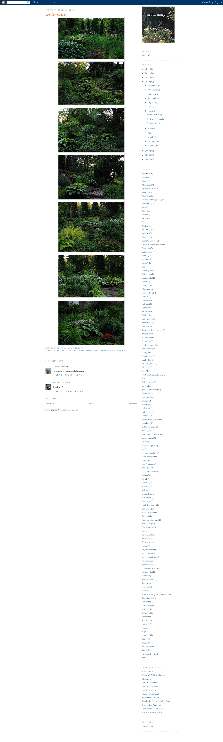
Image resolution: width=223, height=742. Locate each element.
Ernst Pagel (147, 348)
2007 (147, 159)
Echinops (146, 341)
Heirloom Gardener (150, 686)
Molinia (111, 350)
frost (144, 370)
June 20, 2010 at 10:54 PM (68, 391)
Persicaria (146, 542)
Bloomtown (147, 678)
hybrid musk (147, 437)
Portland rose (147, 564)
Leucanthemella (149, 471)
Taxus (144, 638)
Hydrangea (146, 441)
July (150, 106)
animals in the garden (151, 199)
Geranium (146, 393)
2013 (147, 68)
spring (144, 624)
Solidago (146, 612)
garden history (148, 385)
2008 (147, 154)
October (151, 93)
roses (144, 590)
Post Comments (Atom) (67, 409)
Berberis (145, 236)
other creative (148, 512)
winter (144, 657)
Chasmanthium (148, 288)
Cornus (145, 296)
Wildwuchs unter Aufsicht (153, 712)
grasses (145, 400)
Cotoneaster (147, 307)
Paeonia (145, 516)
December (152, 85)
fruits (144, 378)
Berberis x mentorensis (152, 244)
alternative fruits (149, 188)
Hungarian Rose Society (152, 434)
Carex (57, 350)
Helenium (146, 408)
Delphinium (147, 326)
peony (144, 530)
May (150, 128)
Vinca (144, 650)
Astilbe (145, 225)
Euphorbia (146, 359)
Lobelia (145, 482)
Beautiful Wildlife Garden (153, 675)
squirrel (145, 627)
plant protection (149, 556)
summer (121, 350)
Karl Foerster (147, 464)
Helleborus (146, 411)
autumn (145, 229)
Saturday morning (155, 123)
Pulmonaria (147, 571)
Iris (143, 449)
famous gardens (148, 363)
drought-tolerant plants (152, 330)
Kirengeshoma (148, 467)
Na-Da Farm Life (149, 689)
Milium (145, 490)
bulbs (144, 262)
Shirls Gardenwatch (150, 697)
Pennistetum (147, 527)
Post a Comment (52, 398)
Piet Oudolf (147, 553)
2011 (147, 77)
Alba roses (146, 184)
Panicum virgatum (150, 519)
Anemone (146, 192)
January (151, 145)
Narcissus (146, 501)
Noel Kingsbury (149, 504)
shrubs (144, 609)
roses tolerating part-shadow (154, 594)
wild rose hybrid (149, 653)
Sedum (145, 601)
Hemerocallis (147, 415)
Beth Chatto (147, 251)
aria (143, 207)
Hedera (145, 404)
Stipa (144, 631)
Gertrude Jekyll (148, 396)
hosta (89, 350)
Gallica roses (147, 382)
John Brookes (148, 456)
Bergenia (146, 248)
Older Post (132, 403)
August (151, 102)
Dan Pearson (147, 318)
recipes (145, 575)
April (150, 132)
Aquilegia (146, 203)
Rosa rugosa (147, 583)
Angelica (146, 196)
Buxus (144, 266)
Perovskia (146, 538)
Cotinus (145, 303)
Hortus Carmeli (148, 726)
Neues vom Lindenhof (151, 693)
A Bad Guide (147, 671)
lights (144, 475)
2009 (147, 150)
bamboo (145, 233)
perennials (146, 534)
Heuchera (79, 350)
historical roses (148, 426)
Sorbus (145, 616)
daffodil (145, 311)
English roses (147, 344)
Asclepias (146, 218)
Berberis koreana (149, 240)
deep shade (146, 322)
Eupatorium (147, 356)
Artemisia (146, 210)
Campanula (147, 277)
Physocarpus (147, 549)
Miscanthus (100, 350)
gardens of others (149, 389)
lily (143, 478)
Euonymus (67, 350)
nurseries (146, 508)
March (151, 136)
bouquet (145, 259)
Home (91, 403)
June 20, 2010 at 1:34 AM (68, 375)
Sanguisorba (147, 598)
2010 (147, 81)
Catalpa (145, 285)
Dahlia (145, 315)
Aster (144, 222)
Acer (144, 177)
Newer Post (50, 403)
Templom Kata (59, 382)
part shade (146, 523)
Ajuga (144, 181)
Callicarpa (146, 274)
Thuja (144, 642)
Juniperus (146, 460)
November (152, 89)
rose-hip (145, 586)
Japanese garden (149, 452)
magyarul (146, 55)
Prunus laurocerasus (150, 568)
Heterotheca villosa (150, 419)
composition (147, 292)
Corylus (145, 300)
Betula (145, 255)
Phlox (144, 545)
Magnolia (146, 486)
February (152, 141)
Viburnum (146, 646)
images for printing (150, 445)
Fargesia (145, 367)
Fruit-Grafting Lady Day (152, 374)
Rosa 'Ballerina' (148, 579)
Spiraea (145, 620)
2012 (147, 73)
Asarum (145, 214)
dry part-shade (148, 333)
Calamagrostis (148, 270)
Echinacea (146, 337)
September (153, 98)
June (150, 110)
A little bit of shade (155, 118)
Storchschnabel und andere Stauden (157, 701)
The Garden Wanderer (151, 704)
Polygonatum (147, 560)
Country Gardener (150, 682)
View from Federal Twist (152, 708)
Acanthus (146, 173)
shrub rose (146, 605)
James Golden (59, 366)
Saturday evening (154, 114)
